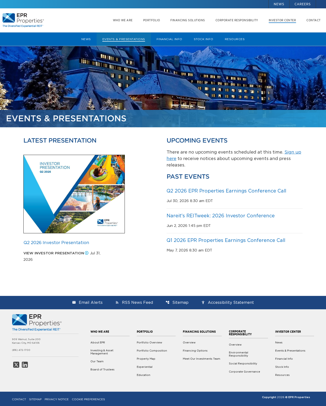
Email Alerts (87, 302)
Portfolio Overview (149, 342)
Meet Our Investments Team (201, 358)
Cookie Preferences (88, 399)
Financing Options (195, 350)
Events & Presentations (123, 39)
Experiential (144, 367)
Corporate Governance (244, 371)
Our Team (97, 361)
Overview (189, 342)
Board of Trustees (102, 369)
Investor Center (282, 20)
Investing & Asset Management (101, 352)
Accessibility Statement (227, 302)
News (279, 4)
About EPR (97, 342)
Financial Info (169, 39)
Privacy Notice (57, 399)
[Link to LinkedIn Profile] (25, 364)
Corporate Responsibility (237, 20)
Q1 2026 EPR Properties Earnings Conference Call (226, 240)
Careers (302, 4)
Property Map (146, 358)
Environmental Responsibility (238, 354)
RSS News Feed (134, 302)
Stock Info (203, 39)
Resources (235, 39)
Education (143, 375)
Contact (313, 20)
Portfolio (151, 20)
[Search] (321, 1)
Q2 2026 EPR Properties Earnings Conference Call (226, 191)
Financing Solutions (187, 20)
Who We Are (123, 20)
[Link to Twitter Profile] (16, 364)
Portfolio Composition (152, 350)
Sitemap (177, 302)
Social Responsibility (243, 363)
